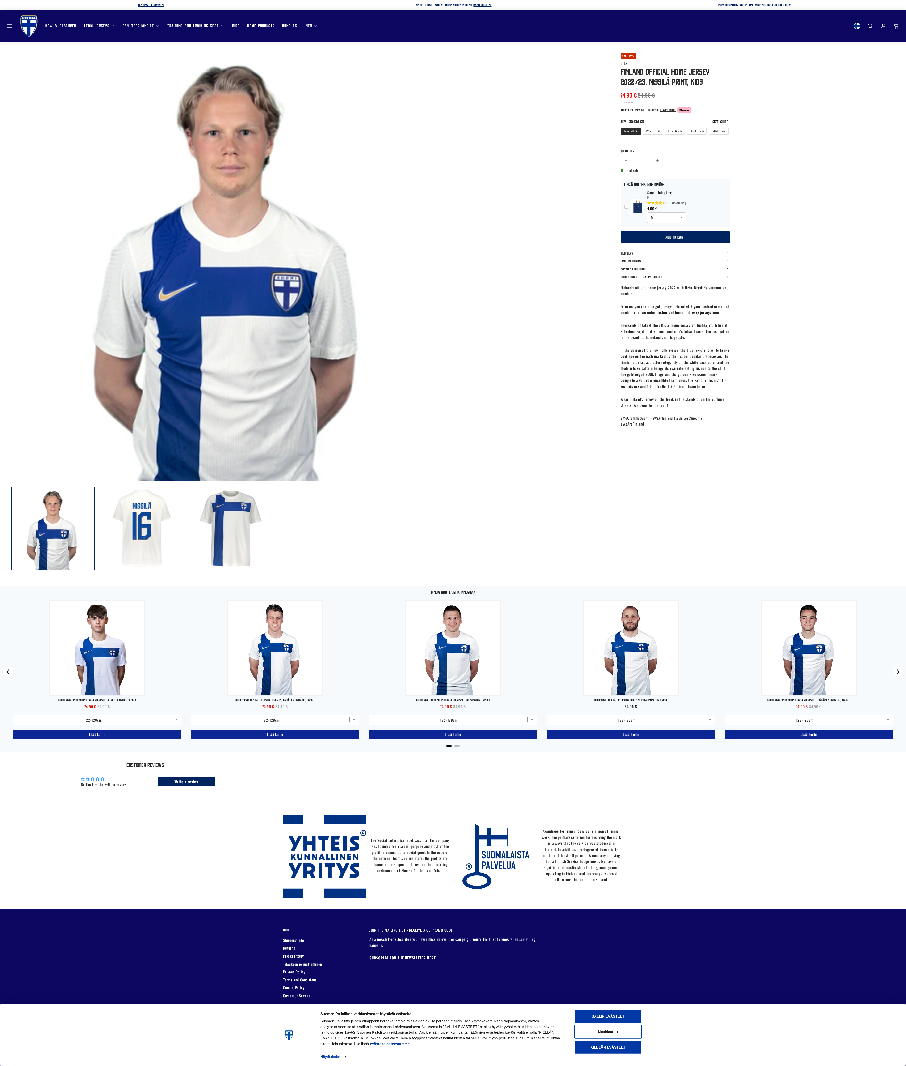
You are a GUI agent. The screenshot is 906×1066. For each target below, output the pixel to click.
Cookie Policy (293, 987)
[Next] (897, 672)
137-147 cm (675, 131)
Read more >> (482, 4)
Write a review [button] (186, 782)
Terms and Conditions (300, 980)
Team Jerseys (96, 25)
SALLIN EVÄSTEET (608, 1016)
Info (308, 25)
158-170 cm (718, 131)
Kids (236, 25)
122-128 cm (631, 131)
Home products (261, 25)
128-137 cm (653, 131)
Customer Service (297, 995)
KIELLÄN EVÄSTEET (608, 1047)
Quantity (627, 151)
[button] (9, 26)
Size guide (720, 121)
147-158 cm (696, 131)
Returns (289, 948)
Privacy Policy (294, 972)
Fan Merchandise (138, 25)
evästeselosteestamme (390, 1044)
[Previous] (8, 672)
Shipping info (293, 940)
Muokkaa (605, 1032)
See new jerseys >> (151, 4)
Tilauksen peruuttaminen (302, 964)
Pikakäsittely (293, 956)
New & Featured (60, 25)
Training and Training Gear (193, 25)
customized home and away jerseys (684, 312)
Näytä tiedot (330, 1057)
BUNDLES (289, 25)
